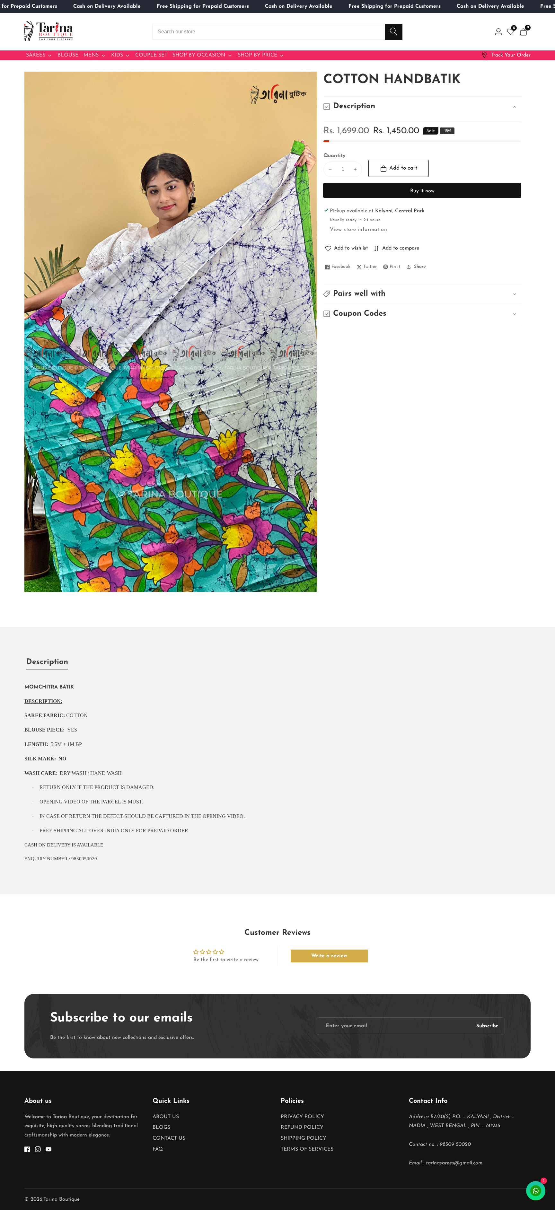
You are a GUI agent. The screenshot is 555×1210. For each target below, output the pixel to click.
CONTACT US (169, 1138)
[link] (506, 55)
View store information (358, 229)
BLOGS (161, 1127)
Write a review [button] (329, 956)
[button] (422, 294)
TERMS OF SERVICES (307, 1149)
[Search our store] (393, 32)
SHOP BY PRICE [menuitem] (257, 55)
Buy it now (422, 191)
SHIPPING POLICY (303, 1138)
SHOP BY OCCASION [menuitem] (198, 55)
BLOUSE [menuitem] (67, 55)
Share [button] (420, 266)
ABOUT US (166, 1116)
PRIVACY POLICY (302, 1116)
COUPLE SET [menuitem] (151, 55)
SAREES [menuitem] (35, 55)
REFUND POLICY (302, 1127)
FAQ (158, 1149)
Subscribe (487, 1026)
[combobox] (277, 32)
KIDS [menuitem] (117, 55)
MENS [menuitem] (91, 55)
